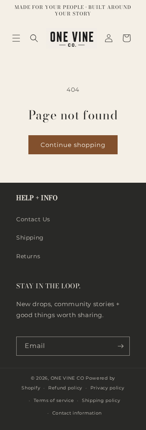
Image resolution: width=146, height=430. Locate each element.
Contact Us (33, 219)
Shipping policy (101, 400)
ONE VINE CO (67, 378)
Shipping (30, 237)
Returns (28, 256)
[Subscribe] (120, 346)
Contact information (77, 413)
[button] (16, 38)
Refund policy (65, 388)
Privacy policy (107, 388)
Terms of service (54, 400)
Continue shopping (73, 145)
